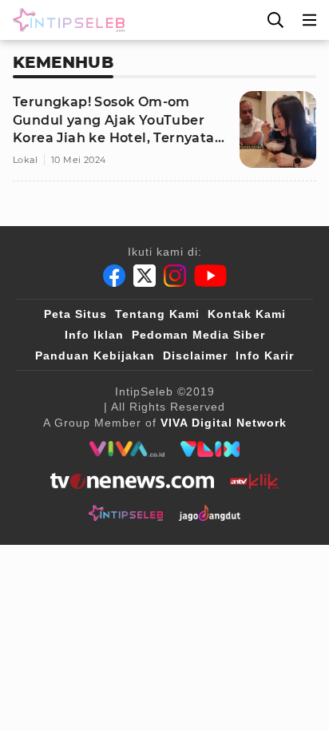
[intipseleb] (126, 513)
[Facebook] (114, 275)
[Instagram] (175, 275)
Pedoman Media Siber (198, 334)
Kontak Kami (247, 314)
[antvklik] (254, 481)
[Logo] (65, 20)
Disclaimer (195, 355)
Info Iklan (94, 334)
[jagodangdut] (209, 513)
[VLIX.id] (210, 449)
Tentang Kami (157, 314)
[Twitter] (144, 275)
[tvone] (132, 481)
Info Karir (265, 355)
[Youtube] (210, 275)
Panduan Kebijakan (95, 355)
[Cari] (275, 20)
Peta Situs (75, 314)
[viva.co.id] (126, 449)
